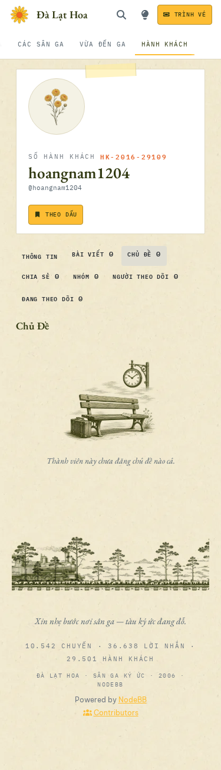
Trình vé (190, 14)
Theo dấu (61, 214)
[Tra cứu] (121, 15)
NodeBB (132, 699)
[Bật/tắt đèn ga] (145, 15)
